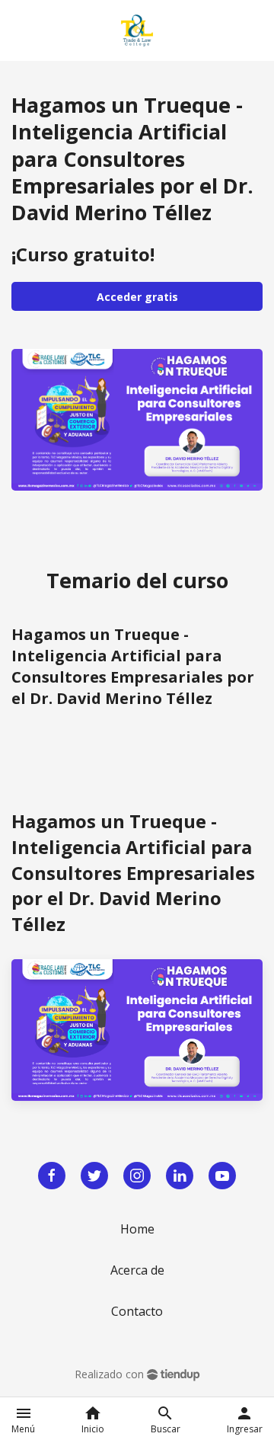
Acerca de (137, 1270)
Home (137, 1229)
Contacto (137, 1311)
